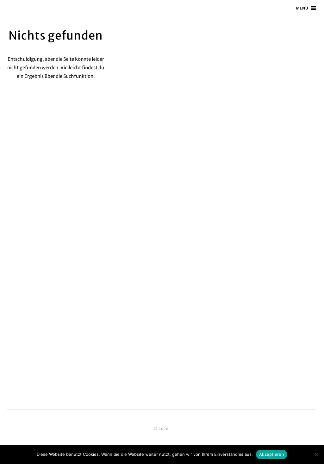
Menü (302, 8)
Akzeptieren (271, 454)
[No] (316, 454)
